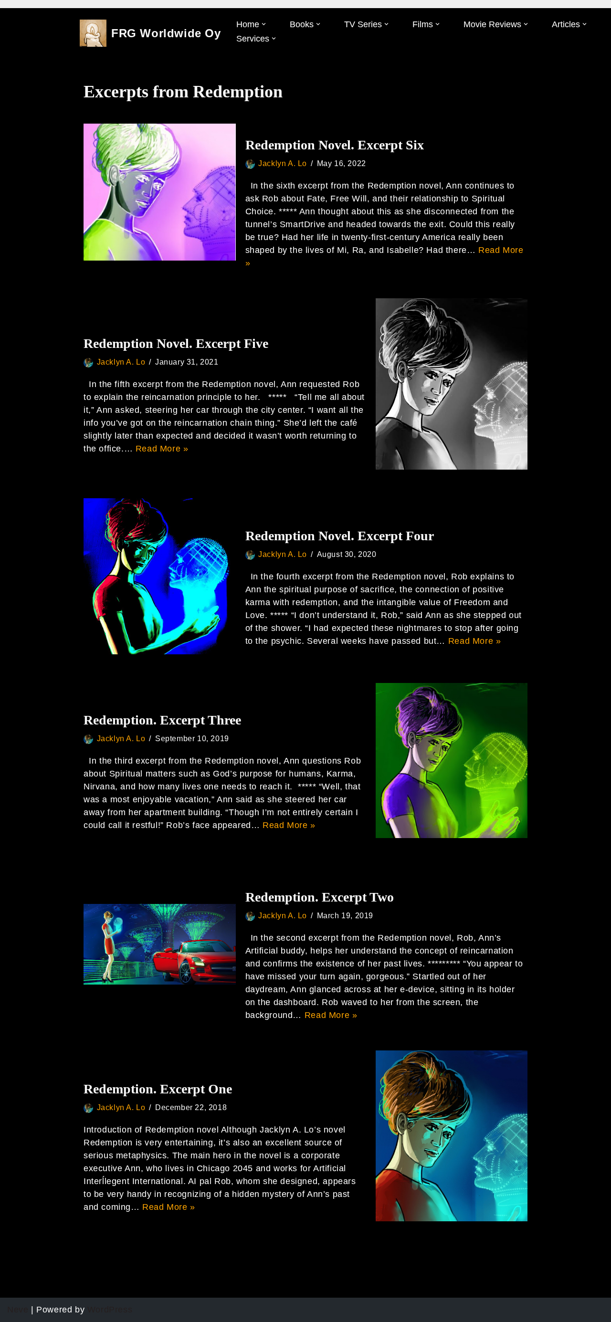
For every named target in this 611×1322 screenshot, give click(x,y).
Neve (17, 1309)
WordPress (109, 1309)
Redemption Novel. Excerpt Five (176, 343)
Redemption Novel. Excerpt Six (334, 144)
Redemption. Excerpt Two (319, 897)
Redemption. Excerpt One (158, 1088)
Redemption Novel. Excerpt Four (339, 535)
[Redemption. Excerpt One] (452, 1136)
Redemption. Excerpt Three (162, 720)
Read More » (162, 448)
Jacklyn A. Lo (282, 163)
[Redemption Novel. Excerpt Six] (160, 192)
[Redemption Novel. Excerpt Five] (452, 384)
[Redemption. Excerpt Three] (452, 760)
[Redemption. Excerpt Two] (160, 944)
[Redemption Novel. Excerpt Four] (160, 576)
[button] (264, 24)
